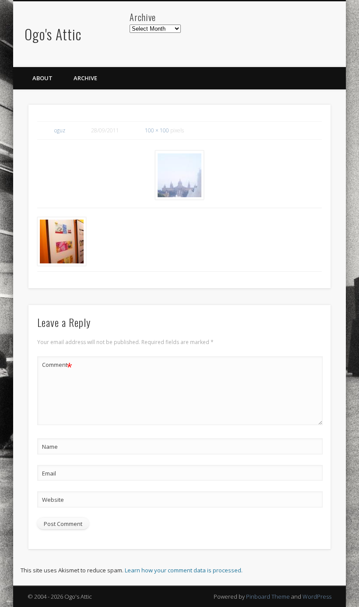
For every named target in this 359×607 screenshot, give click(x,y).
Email (49, 473)
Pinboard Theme (268, 596)
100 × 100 (157, 130)
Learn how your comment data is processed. (184, 570)
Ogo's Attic (53, 34)
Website (53, 500)
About (42, 78)
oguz (59, 130)
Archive (85, 78)
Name (50, 447)
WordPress (317, 596)
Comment (57, 366)
